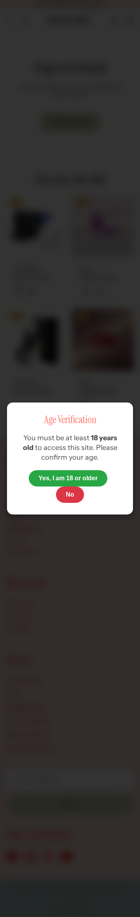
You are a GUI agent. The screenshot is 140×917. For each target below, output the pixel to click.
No (70, 494)
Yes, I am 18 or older (68, 478)
